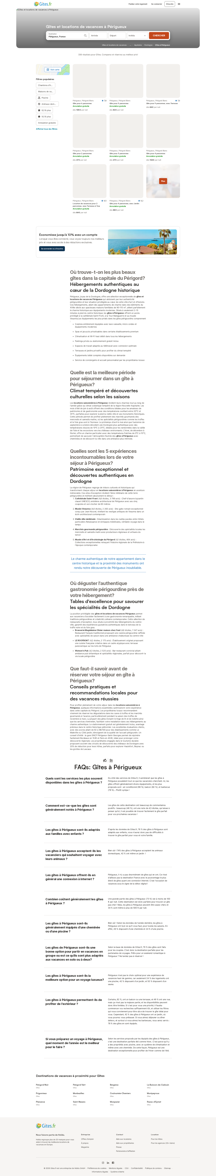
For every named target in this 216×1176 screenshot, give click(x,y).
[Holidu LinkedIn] (108, 1162)
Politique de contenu (153, 1168)
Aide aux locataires (123, 1139)
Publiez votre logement (138, 4)
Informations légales (100, 1172)
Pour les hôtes (156, 1139)
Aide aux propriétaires (125, 1143)
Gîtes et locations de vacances (114, 45)
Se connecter (156, 4)
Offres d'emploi (87, 1139)
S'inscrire (169, 4)
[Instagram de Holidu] (103, 1162)
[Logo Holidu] (46, 4)
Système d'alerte (117, 1172)
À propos (84, 1143)
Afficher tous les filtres (46, 129)
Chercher (159, 35)
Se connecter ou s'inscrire (52, 249)
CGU (126, 1168)
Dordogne (148, 45)
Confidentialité (137, 1168)
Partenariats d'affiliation (125, 1151)
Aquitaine (138, 45)
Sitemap (167, 1168)
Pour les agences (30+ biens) (163, 1143)
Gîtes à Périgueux (162, 45)
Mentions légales (115, 1168)
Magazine (85, 1147)
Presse (119, 1147)
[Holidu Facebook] (113, 1162)
